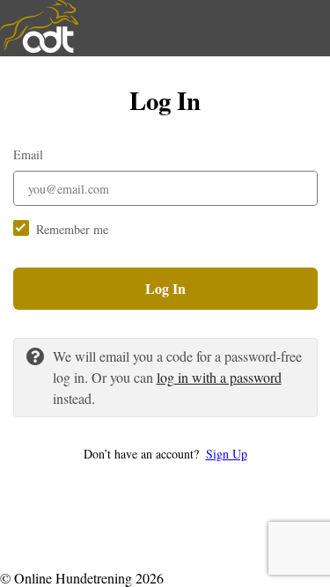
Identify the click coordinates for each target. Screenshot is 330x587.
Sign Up (226, 453)
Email (28, 154)
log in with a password (219, 377)
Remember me (72, 229)
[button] (165, 453)
